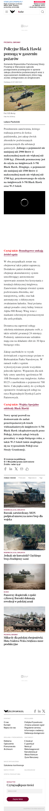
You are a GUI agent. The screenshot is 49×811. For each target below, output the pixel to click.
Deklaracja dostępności (34, 733)
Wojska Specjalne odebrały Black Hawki (21, 406)
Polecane (22, 478)
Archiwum (8, 749)
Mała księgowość (31, 749)
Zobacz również (10, 478)
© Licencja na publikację (15, 459)
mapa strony (9, 770)
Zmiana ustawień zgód (34, 725)
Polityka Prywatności (33, 722)
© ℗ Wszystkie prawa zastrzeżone (19, 462)
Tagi (40, 478)
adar (21, 11)
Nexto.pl (27, 746)
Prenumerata (9, 746)
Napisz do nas (10, 728)
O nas (6, 722)
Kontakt (7, 725)
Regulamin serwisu (32, 728)
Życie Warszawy (31, 757)
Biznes (6, 592)
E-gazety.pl (29, 744)
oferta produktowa (12, 774)
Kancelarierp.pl (30, 752)
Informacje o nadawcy (34, 730)
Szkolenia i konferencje (14, 765)
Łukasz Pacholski (12, 122)
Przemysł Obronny (12, 42)
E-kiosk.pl (28, 741)
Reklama (7, 741)
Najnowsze (32, 478)
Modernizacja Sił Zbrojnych (14, 510)
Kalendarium (29, 770)
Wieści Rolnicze (31, 755)
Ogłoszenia (9, 744)
